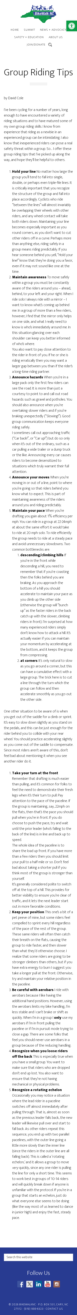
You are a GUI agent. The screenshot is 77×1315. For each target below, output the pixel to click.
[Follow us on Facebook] (20, 1284)
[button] (71, 26)
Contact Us (54, 1308)
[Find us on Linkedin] (38, 1284)
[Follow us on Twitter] (29, 1284)
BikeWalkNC (38, 14)
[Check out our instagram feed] (56, 1284)
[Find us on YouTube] (47, 1284)
